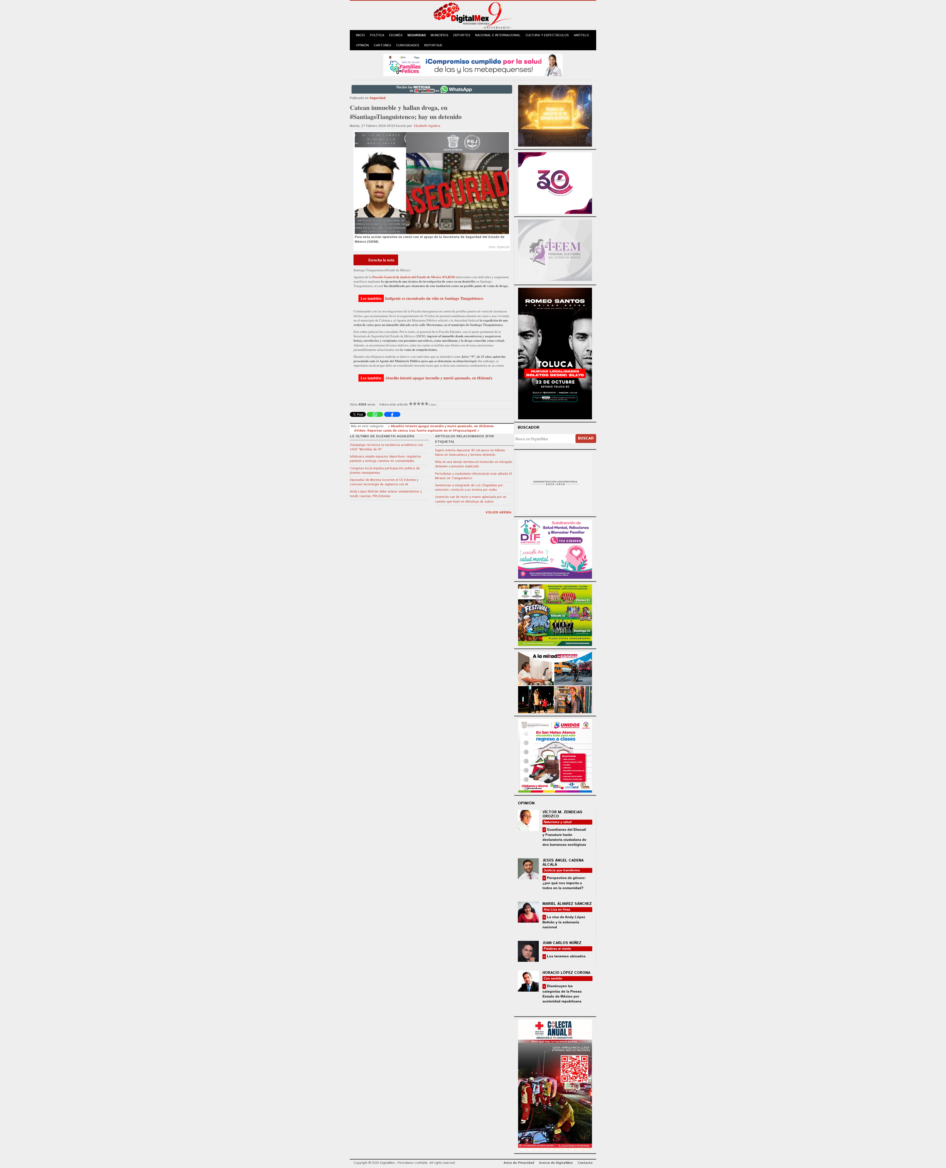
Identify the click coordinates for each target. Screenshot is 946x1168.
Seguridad (416, 35)
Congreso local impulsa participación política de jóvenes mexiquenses (385, 470)
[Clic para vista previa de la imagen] (432, 183)
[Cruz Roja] (555, 1084)
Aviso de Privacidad (519, 1163)
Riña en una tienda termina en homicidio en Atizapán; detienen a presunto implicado (474, 464)
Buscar (586, 438)
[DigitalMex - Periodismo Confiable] (473, 16)
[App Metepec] (473, 64)
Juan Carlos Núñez (561, 943)
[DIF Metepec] (555, 548)
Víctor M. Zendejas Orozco (562, 814)
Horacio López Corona (566, 972)
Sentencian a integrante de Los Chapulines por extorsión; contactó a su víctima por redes (469, 487)
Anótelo (581, 35)
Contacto (585, 1163)
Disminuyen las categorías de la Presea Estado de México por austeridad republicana (562, 993)
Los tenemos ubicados (566, 956)
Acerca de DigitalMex (556, 1163)
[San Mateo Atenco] (555, 755)
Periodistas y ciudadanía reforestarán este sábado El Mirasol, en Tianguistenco (473, 476)
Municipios (439, 35)
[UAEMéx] (555, 482)
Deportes (461, 35)
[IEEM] (555, 182)
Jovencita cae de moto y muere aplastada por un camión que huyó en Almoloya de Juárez (470, 499)
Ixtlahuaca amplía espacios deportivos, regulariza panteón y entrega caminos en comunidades (385, 458)
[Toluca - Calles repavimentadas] (555, 681)
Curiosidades (407, 45)
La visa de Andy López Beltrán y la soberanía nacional (563, 922)
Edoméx (395, 35)
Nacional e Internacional (498, 35)
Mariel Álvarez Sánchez (567, 903)
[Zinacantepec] (555, 614)
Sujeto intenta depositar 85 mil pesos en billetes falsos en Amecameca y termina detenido (470, 452)
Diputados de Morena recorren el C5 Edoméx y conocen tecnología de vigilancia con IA (384, 482)
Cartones (382, 45)
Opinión (362, 45)
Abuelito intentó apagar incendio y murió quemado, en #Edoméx (438, 378)
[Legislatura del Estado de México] (555, 115)
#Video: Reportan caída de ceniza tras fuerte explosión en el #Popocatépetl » (416, 430)
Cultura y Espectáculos (547, 35)
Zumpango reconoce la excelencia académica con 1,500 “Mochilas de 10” (386, 447)
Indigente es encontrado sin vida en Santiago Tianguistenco (434, 298)
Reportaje (433, 45)
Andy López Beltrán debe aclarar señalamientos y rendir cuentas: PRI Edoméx (386, 493)
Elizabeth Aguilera (427, 126)
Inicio (360, 35)
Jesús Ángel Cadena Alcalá (563, 862)
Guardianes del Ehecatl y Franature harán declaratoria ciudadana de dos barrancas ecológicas (564, 837)
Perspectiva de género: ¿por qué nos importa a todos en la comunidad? (564, 883)
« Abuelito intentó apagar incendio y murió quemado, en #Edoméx (441, 426)
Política (377, 35)
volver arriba (498, 512)
